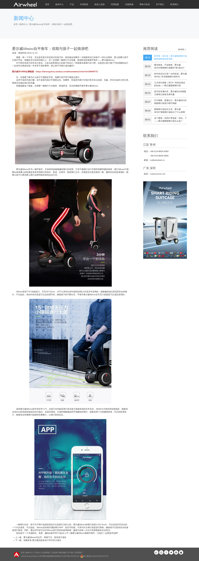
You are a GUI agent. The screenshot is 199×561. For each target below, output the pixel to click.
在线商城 (45, 553)
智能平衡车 (80, 86)
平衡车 (92, 533)
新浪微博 (156, 552)
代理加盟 (115, 4)
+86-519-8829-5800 (159, 156)
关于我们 (70, 553)
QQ (181, 552)
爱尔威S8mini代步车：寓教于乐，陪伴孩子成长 (44, 537)
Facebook (166, 552)
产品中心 (37, 553)
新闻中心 (23, 24)
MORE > (182, 49)
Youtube (176, 552)
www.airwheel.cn (33, 556)
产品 (72, 4)
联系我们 (174, 4)
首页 (47, 4)
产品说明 (54, 553)
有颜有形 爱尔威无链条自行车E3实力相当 (42, 540)
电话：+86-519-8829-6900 (156, 151)
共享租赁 (84, 4)
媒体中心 (29, 553)
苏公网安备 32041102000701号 (95, 556)
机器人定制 (99, 4)
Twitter (171, 552)
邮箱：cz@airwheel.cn (154, 160)
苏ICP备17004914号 (71, 556)
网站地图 (62, 553)
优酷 (161, 552)
